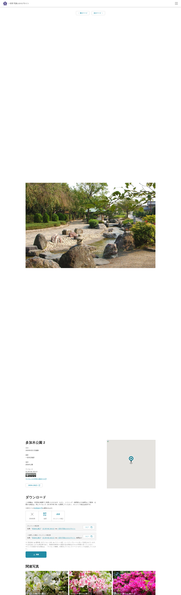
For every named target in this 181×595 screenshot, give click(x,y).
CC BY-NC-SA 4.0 (48, 529)
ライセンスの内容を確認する (35, 479)
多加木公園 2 (36, 529)
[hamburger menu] (176, 3)
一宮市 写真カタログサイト (66, 529)
